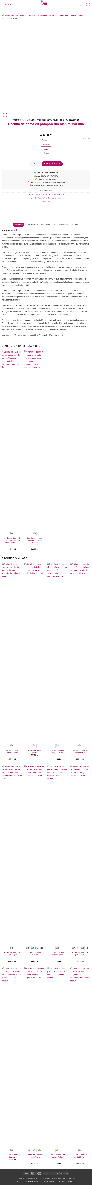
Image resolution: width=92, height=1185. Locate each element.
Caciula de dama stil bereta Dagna (12, 954)
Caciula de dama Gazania (12, 1156)
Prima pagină (18, 120)
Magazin (30, 120)
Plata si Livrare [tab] (61, 225)
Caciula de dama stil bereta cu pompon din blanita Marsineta (12, 540)
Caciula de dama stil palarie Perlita (57, 1156)
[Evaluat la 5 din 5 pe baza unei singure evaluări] (46, 131)
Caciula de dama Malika (34, 751)
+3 (87, 948)
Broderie (40, 198)
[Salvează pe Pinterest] (53, 207)
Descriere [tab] (18, 225)
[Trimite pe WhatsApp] (39, 207)
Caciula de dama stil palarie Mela (80, 954)
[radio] (46, 144)
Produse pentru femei (47, 120)
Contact (20, 1178)
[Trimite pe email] (48, 207)
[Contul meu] (88, 4)
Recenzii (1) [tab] (46, 225)
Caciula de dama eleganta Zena (57, 954)
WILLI (48, 202)
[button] (6, 4)
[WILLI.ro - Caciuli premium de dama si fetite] (46, 4)
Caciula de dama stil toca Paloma (34, 954)
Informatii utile (32, 1178)
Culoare (45, 149)
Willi (16, 230)
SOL (73, 1178)
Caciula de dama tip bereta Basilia (80, 751)
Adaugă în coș (52, 164)
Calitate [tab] (74, 225)
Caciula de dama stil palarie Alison (34, 1156)
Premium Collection (69, 120)
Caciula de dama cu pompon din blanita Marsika (34, 540)
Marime (45, 140)
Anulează (86, 138)
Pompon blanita (55, 198)
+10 (41, 948)
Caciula (46, 198)
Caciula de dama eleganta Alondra (12, 751)
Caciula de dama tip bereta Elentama (80, 1156)
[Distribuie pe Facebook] (44, 207)
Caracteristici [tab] (32, 225)
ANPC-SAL (67, 1178)
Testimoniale (45, 1178)
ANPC (60, 1178)
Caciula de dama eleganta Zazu (57, 751)
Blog (54, 1178)
